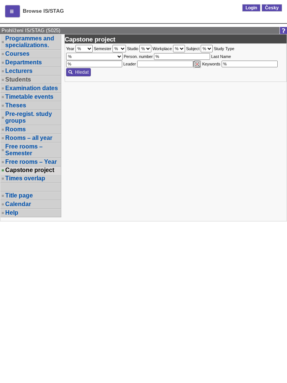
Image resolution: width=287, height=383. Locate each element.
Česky (272, 7)
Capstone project (29, 170)
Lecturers (19, 71)
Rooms (15, 129)
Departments (23, 62)
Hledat (82, 72)
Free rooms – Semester (24, 149)
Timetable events (29, 97)
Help (11, 212)
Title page (19, 195)
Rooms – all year (28, 138)
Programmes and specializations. (29, 41)
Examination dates (31, 88)
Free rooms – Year (31, 162)
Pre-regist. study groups (28, 117)
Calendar (18, 204)
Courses (17, 53)
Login (251, 7)
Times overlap (25, 178)
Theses (15, 105)
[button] (12, 11)
